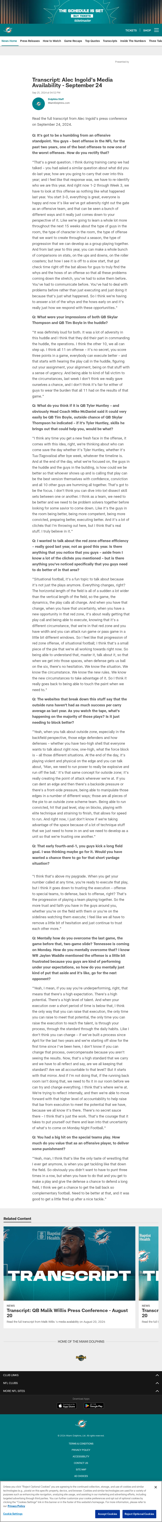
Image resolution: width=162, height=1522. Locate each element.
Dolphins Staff (56, 99)
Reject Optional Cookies (139, 1513)
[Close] (155, 1487)
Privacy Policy (81, 1449)
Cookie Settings (13, 1513)
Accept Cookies (107, 1513)
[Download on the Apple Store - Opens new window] (67, 1406)
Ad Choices (81, 1476)
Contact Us (81, 1463)
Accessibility (81, 1456)
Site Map (81, 1469)
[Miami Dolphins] (81, 1424)
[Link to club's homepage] (8, 28)
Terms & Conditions (81, 1443)
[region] (81, 1501)
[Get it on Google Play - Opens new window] (94, 1407)
